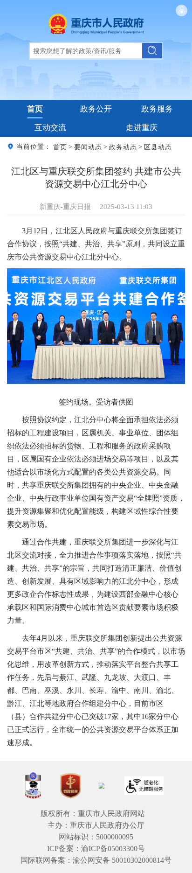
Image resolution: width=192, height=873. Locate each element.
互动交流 (50, 127)
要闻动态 (88, 146)
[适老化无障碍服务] (144, 785)
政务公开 (96, 109)
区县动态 (158, 146)
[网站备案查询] (33, 785)
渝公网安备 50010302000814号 (122, 860)
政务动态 (123, 146)
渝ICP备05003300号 (113, 848)
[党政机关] (70, 785)
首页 (35, 109)
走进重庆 (142, 127)
